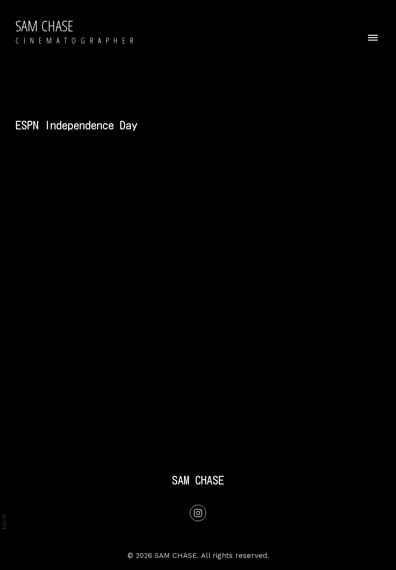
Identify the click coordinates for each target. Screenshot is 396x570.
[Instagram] (198, 513)
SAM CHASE (198, 480)
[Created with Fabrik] (4, 521)
